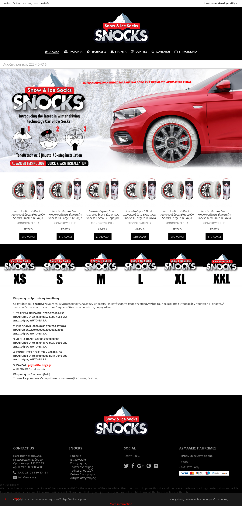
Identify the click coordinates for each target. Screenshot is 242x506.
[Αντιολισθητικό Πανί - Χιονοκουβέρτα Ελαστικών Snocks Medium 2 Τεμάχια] (214, 189)
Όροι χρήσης (78, 463)
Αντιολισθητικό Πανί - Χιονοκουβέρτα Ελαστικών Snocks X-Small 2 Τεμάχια (102, 215)
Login (6, 3)
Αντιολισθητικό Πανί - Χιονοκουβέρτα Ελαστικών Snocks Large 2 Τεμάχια (177, 215)
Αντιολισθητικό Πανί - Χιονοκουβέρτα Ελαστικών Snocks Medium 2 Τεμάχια (214, 215)
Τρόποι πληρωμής (81, 467)
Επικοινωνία (78, 459)
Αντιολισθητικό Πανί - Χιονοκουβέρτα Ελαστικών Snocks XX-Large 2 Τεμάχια (65, 215)
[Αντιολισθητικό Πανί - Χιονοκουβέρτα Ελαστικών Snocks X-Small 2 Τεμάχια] (102, 189)
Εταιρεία (75, 456)
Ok (4, 499)
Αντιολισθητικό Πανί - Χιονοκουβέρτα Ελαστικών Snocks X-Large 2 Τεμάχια (140, 215)
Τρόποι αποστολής (82, 470)
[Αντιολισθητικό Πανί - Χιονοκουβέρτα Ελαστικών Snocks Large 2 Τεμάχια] (177, 189)
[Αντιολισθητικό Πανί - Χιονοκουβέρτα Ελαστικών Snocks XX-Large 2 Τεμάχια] (65, 189)
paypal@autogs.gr (39, 365)
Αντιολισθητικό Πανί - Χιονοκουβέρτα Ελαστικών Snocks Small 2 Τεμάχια (28, 215)
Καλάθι (45, 3)
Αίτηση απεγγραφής (83, 478)
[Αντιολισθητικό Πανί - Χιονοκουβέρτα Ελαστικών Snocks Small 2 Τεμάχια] (28, 189)
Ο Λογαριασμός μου (25, 3)
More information (121, 504)
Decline (16, 499)
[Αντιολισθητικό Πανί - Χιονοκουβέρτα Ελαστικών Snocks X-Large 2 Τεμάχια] (140, 189)
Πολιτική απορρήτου (83, 474)
